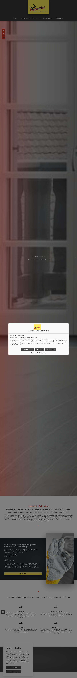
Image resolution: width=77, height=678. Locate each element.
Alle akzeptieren (50, 349)
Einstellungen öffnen (27, 349)
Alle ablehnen (39, 349)
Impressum (42, 353)
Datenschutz (34, 353)
